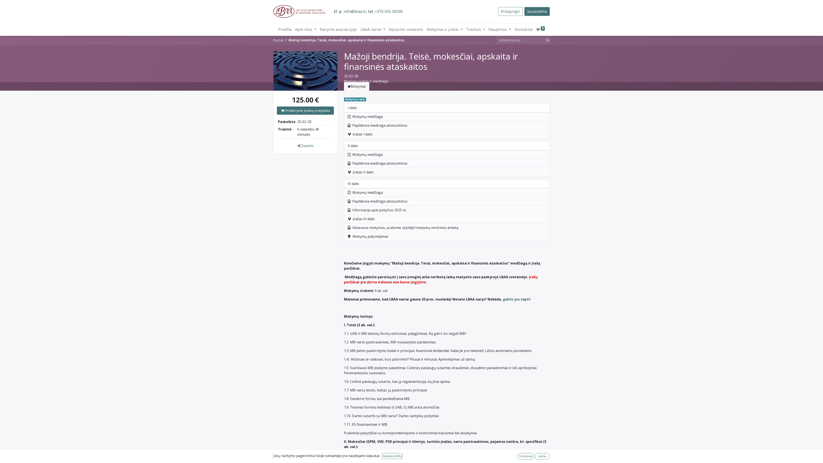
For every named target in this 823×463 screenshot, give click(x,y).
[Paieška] (546, 40)
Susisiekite (537, 11)
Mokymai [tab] (358, 86)
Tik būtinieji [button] (526, 456)
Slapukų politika (392, 456)
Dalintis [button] (307, 145)
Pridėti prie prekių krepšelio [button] (307, 110)
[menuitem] (284, 29)
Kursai (278, 40)
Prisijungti (510, 11)
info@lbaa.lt (355, 11)
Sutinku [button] (542, 456)
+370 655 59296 (389, 11)
